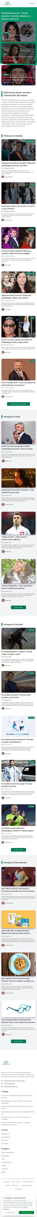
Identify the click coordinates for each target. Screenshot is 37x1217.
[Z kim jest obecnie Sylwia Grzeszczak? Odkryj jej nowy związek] (18, 32)
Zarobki (3, 1165)
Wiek (2, 1159)
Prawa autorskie (16, 1181)
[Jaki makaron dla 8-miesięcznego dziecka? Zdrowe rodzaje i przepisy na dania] (18, 964)
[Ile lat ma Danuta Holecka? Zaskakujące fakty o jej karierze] (18, 53)
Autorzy (4, 1130)
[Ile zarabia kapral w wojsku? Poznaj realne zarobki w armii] (18, 638)
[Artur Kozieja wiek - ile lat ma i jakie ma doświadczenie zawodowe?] (18, 369)
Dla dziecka (4, 1169)
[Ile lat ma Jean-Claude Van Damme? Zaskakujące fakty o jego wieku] (18, 327)
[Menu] (31, 3)
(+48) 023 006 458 (9, 1084)
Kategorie (5, 1149)
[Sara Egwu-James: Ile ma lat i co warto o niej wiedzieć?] (18, 193)
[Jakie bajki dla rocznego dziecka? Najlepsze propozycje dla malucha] (18, 919)
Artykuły (4, 1092)
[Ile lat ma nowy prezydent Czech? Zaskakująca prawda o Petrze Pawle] (18, 432)
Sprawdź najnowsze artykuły (18, 404)
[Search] (33, 3)
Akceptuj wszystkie (26, 1212)
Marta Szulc (8, 461)
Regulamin (7, 1181)
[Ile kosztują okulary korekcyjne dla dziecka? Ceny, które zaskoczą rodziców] (18, 1008)
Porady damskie (6, 1162)
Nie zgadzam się (10, 1212)
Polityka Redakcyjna (26, 1185)
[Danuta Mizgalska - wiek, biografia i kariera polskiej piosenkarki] (18, 571)
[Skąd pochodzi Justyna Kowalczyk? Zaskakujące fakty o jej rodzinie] (18, 282)
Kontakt (7, 1185)
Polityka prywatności (27, 1181)
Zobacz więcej (18, 607)
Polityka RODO (15, 1185)
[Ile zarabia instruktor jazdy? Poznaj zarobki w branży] (18, 771)
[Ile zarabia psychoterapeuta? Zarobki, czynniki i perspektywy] (18, 726)
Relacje (3, 1172)
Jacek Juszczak (9, 504)
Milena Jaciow (5, 1134)
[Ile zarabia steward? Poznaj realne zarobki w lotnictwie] (18, 682)
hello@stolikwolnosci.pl (10, 1086)
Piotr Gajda (4, 1143)
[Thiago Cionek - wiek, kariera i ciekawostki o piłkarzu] (18, 523)
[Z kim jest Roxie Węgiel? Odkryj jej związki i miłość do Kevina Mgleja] (18, 238)
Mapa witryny (18, 1189)
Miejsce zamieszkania (7, 1152)
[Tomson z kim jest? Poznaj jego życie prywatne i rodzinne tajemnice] (18, 75)
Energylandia (5, 1156)
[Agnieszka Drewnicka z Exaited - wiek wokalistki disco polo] (18, 478)
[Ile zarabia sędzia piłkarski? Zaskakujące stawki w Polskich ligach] (18, 815)
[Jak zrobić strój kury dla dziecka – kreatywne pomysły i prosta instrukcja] (18, 876)
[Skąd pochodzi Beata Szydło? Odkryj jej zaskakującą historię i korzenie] (18, 150)
